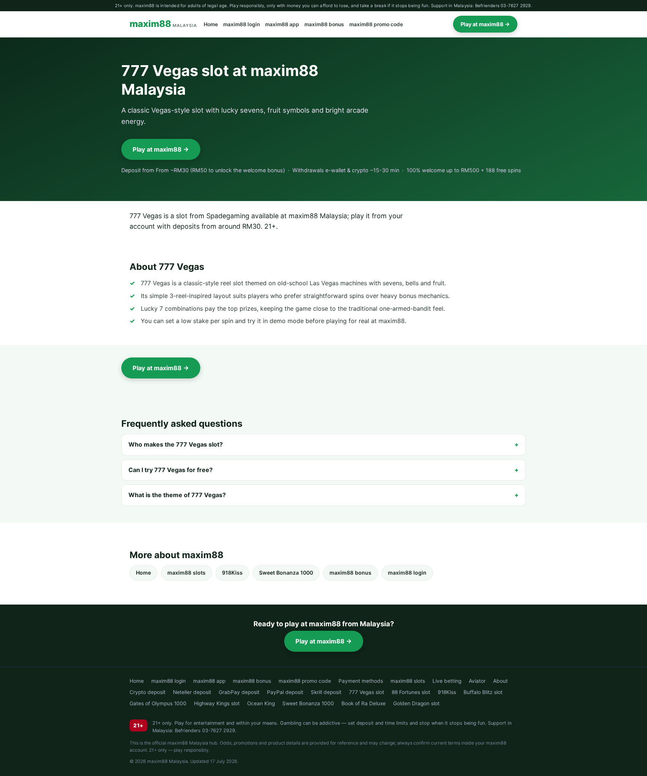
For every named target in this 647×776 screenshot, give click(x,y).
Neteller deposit (192, 692)
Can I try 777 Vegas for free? (170, 470)
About (500, 681)
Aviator (477, 681)
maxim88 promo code (376, 24)
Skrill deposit (326, 692)
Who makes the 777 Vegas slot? (175, 444)
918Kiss (232, 572)
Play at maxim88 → (485, 24)
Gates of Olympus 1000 (158, 703)
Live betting (446, 681)
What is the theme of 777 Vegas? (177, 495)
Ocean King (261, 703)
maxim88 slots (186, 572)
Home (211, 24)
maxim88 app (282, 24)
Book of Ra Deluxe (363, 703)
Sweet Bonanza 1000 (286, 572)
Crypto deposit (147, 692)
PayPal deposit (285, 692)
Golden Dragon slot (416, 703)
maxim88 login (241, 24)
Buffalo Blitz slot (483, 692)
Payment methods (360, 681)
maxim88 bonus (324, 24)
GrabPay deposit (239, 692)
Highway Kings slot (217, 703)
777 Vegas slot (366, 692)
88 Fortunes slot (411, 692)
